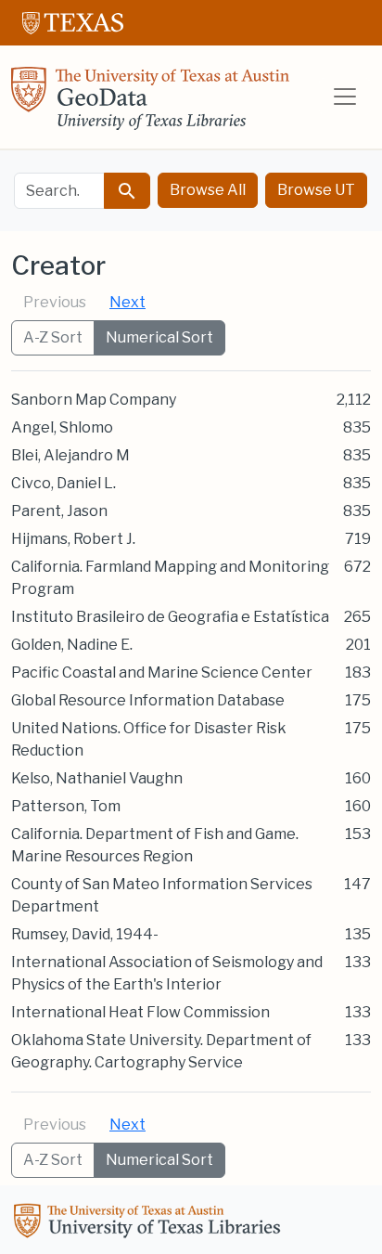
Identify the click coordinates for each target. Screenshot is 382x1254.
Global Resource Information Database (148, 700)
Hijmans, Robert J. (73, 539)
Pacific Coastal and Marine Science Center (161, 672)
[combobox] (59, 191)
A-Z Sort (53, 337)
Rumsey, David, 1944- (85, 934)
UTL (150, 1223)
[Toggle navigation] (345, 96)
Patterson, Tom (66, 806)
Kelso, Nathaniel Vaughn (97, 778)
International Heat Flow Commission (140, 1012)
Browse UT (316, 190)
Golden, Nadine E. (72, 644)
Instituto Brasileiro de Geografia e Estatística (170, 617)
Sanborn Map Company (93, 399)
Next (127, 302)
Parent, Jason (59, 511)
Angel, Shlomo (62, 427)
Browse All (208, 190)
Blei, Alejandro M (70, 455)
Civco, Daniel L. (63, 483)
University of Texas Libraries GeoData (150, 104)
